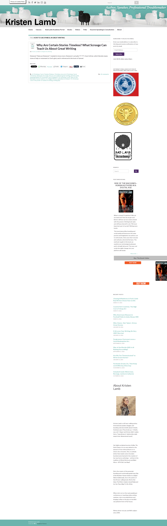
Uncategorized (43, 51)
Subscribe (119, 54)
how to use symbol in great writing (59, 76)
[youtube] (45, 2)
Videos (77, 29)
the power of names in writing (43, 80)
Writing (50, 51)
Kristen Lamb (35, 51)
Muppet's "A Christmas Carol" (61, 77)
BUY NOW (132, 263)
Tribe (85, 29)
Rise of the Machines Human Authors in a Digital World (54, 78)
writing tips (56, 80)
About (119, 29)
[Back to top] (162, 521)
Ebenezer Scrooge (42, 76)
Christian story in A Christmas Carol (66, 74)
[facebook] (32, 2)
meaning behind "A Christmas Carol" (41, 77)
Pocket (49, 67)
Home (30, 29)
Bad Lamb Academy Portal (54, 29)
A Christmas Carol (37, 74)
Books (69, 29)
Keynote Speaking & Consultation (102, 29)
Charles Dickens (49, 74)
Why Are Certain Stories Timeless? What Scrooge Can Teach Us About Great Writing (72, 46)
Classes (39, 29)
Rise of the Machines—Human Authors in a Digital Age (126, 185)
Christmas (33, 76)
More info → (134, 253)
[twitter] (35, 2)
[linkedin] (38, 2)
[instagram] (42, 2)
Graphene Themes (42, 523)
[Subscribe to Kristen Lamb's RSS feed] (29, 2)
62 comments (105, 74)
